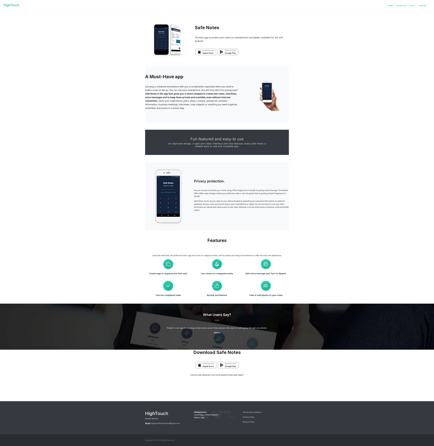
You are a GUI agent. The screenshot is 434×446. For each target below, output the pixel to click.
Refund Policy (248, 422)
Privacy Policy (248, 417)
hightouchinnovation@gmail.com (165, 423)
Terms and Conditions (252, 412)
